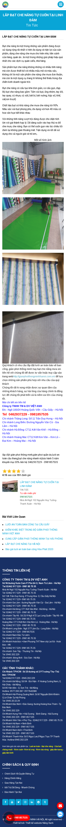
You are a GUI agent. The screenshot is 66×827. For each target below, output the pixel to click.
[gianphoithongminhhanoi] (45, 802)
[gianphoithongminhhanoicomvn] (32, 802)
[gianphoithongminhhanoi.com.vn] (5, 802)
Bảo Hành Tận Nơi (13, 792)
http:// (16, 376)
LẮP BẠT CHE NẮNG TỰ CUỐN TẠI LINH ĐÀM (29, 36)
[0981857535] (60, 814)
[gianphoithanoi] (19, 802)
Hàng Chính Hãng (13, 778)
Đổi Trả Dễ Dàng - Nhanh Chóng (20, 787)
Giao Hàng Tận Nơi (13, 783)
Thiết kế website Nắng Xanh (39, 823)
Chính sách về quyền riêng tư (19, 773)
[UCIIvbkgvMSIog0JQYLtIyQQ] (12, 802)
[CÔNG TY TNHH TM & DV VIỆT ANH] (5, 4)
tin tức (32, 25)
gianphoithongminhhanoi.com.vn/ (37, 376)
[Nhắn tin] (60, 805)
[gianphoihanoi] (38, 802)
